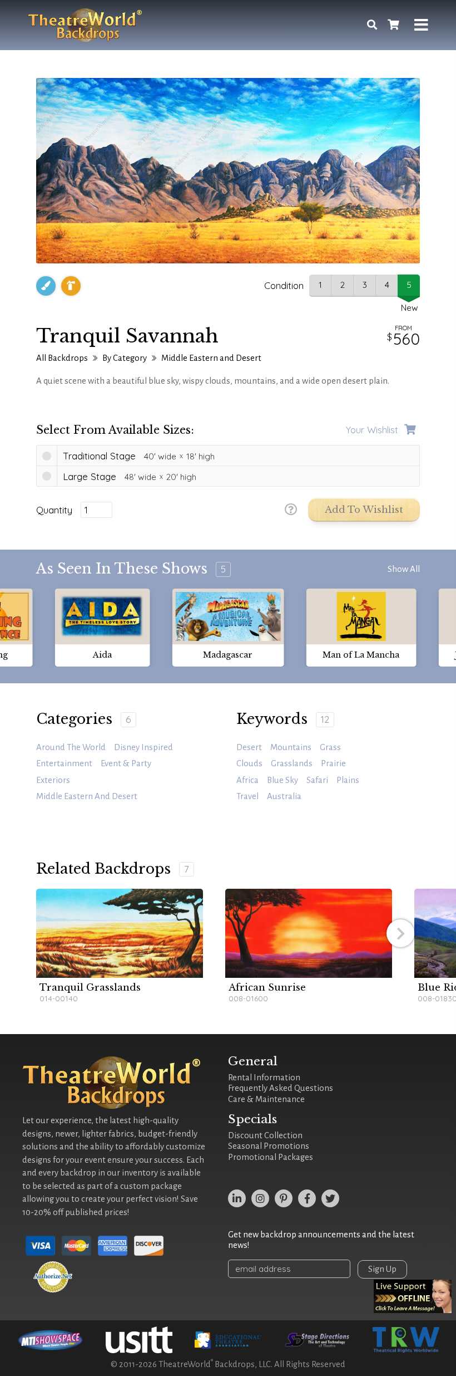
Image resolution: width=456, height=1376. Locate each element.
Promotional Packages (270, 1157)
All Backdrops (62, 358)
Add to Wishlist (364, 510)
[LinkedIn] (237, 1198)
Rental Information (264, 1077)
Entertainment (64, 763)
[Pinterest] (284, 1198)
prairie (333, 763)
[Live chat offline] (413, 1296)
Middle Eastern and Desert (211, 358)
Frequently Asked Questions (280, 1088)
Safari (317, 780)
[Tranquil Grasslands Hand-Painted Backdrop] (119, 933)
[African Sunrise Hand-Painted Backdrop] (308, 933)
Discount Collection (265, 1135)
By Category (124, 358)
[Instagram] (260, 1198)
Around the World (71, 747)
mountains (290, 747)
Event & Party (126, 763)
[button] (400, 933)
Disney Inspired (143, 747)
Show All (404, 569)
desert (249, 747)
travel (247, 796)
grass (330, 747)
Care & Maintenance (266, 1099)
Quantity (54, 510)
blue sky (282, 780)
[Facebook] (307, 1198)
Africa (247, 780)
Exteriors (53, 780)
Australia (284, 796)
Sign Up (382, 1269)
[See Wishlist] (393, 25)
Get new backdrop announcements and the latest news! (321, 1240)
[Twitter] (330, 1198)
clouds (249, 763)
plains (347, 780)
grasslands (292, 763)
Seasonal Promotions (268, 1146)
